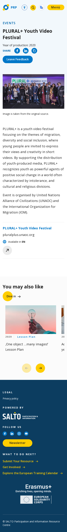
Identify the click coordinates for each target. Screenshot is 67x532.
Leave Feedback (18, 59)
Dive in (11, 296)
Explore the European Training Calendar (30, 473)
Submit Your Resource (18, 461)
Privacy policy (10, 398)
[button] (40, 368)
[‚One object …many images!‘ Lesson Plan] (30, 319)
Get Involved (12, 467)
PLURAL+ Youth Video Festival (27, 228)
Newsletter (17, 443)
